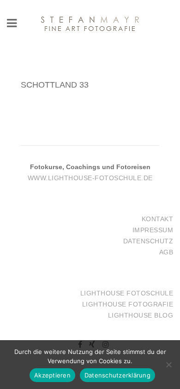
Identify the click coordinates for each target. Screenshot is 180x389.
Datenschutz (148, 241)
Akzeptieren (52, 375)
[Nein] (168, 364)
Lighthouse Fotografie (128, 304)
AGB (166, 252)
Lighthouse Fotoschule (127, 293)
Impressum (153, 230)
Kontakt (158, 219)
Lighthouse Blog (141, 315)
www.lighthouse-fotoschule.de (90, 178)
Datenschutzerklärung (117, 375)
